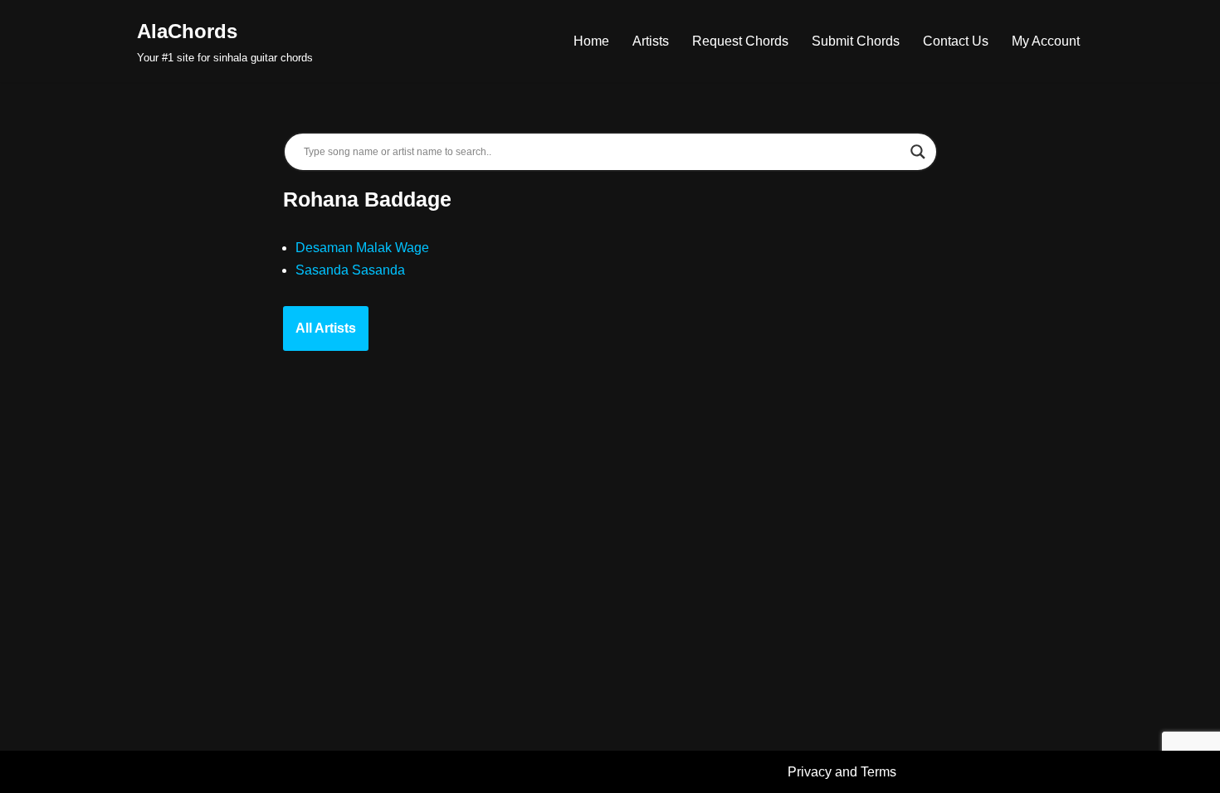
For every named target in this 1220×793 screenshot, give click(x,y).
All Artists (325, 328)
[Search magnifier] (918, 151)
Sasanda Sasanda (350, 270)
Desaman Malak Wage (362, 248)
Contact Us (955, 41)
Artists (650, 41)
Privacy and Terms (842, 772)
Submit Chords (856, 41)
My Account (1046, 41)
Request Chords (740, 41)
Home (591, 41)
